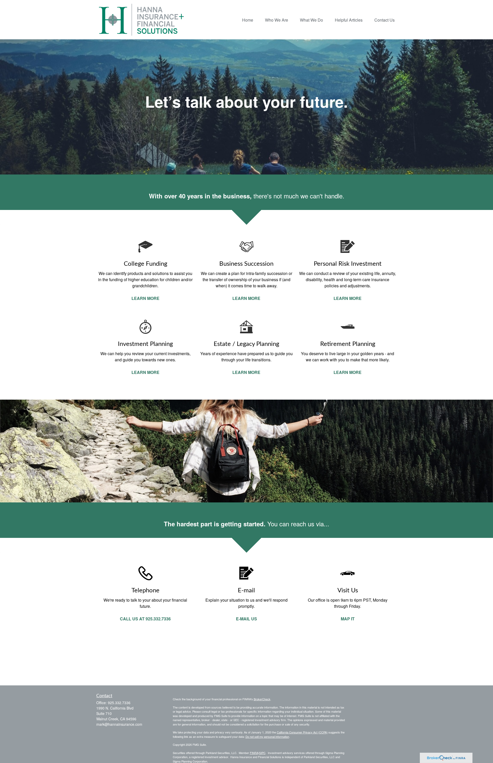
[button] (247, 19)
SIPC (262, 753)
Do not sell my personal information (267, 736)
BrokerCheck (262, 699)
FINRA (254, 753)
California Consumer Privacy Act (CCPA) (302, 732)
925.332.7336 (119, 702)
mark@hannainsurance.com (119, 724)
